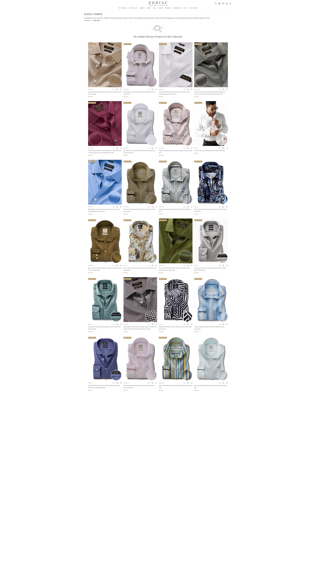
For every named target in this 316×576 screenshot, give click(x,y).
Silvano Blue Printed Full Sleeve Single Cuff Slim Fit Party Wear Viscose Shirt (210, 210)
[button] (216, 3)
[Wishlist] (223, 3)
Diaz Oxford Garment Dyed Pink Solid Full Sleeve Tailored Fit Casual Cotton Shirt (139, 386)
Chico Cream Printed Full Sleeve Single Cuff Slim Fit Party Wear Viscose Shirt (139, 269)
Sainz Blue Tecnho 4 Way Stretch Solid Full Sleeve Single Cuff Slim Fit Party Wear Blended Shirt (104, 386)
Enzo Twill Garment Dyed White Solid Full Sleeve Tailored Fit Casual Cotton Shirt (139, 152)
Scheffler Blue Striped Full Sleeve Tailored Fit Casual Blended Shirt (174, 210)
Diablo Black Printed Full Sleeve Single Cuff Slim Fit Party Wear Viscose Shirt (175, 328)
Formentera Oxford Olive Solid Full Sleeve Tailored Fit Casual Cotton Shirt (139, 210)
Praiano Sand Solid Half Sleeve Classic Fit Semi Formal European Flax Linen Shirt (105, 93)
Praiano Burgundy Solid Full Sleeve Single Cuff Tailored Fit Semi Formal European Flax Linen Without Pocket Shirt (104, 152)
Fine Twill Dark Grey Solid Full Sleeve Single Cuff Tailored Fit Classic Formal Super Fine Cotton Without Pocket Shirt (210, 93)
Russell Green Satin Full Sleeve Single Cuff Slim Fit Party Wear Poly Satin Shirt (104, 328)
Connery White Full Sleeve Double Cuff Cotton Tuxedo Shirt (209, 150)
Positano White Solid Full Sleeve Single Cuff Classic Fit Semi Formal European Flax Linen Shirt (174, 93)
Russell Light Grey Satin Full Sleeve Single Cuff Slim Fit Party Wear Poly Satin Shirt (210, 269)
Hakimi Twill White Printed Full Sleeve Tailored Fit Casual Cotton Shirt (175, 152)
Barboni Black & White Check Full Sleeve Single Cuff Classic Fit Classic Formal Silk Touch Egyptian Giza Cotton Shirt (139, 328)
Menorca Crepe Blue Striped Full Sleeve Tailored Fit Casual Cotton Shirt (209, 328)
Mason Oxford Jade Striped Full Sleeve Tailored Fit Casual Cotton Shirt (175, 386)
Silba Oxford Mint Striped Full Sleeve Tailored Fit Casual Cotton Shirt (210, 386)
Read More (96, 20)
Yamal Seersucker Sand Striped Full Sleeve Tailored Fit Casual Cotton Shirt (139, 93)
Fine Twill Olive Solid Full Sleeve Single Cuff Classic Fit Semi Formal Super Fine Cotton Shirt (174, 269)
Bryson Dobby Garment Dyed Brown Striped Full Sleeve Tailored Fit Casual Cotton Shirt (104, 269)
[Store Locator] (219, 3)
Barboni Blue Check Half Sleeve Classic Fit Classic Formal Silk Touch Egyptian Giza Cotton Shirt (104, 210)
